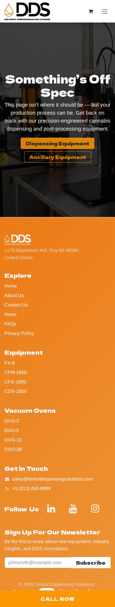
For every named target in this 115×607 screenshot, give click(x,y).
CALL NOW (58, 598)
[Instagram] (95, 508)
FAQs (10, 323)
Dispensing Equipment (57, 143)
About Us (14, 295)
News (10, 314)
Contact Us (16, 304)
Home (10, 285)
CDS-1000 (15, 391)
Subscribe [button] (91, 562)
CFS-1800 (15, 381)
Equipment (23, 352)
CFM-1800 (15, 372)
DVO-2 (11, 420)
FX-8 (9, 362)
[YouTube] (73, 508)
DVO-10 (13, 439)
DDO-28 (13, 449)
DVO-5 (11, 430)
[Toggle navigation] (105, 11)
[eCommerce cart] (90, 11)
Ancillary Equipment (57, 156)
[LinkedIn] (51, 508)
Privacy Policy (19, 333)
